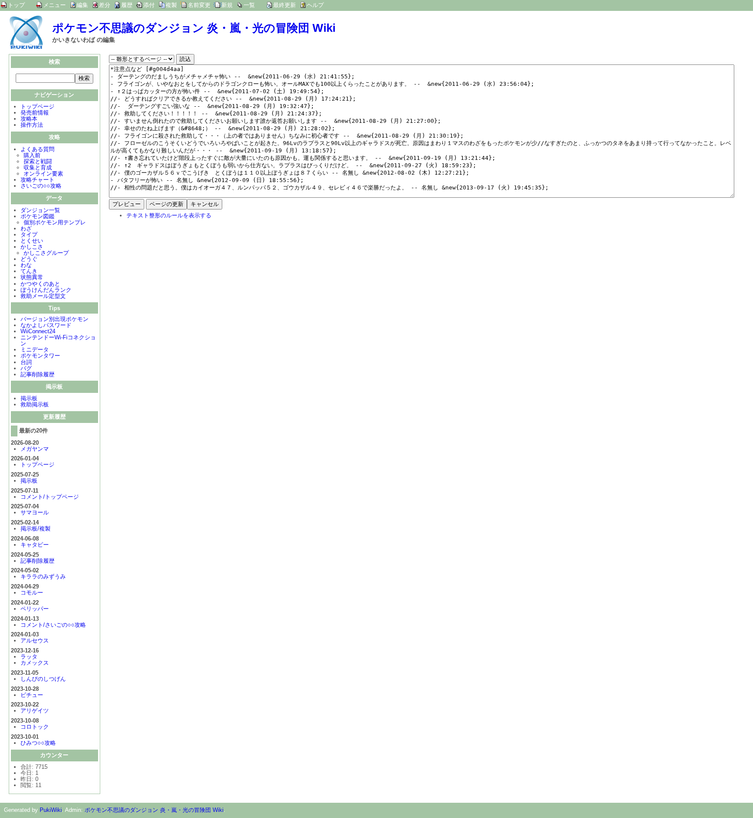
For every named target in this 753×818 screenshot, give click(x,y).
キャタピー (34, 544)
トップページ (37, 106)
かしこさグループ (46, 253)
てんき (28, 271)
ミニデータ (34, 349)
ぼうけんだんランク (45, 290)
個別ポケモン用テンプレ (55, 222)
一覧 (249, 5)
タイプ (28, 234)
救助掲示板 (34, 404)
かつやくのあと (40, 284)
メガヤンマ (34, 449)
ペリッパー (34, 608)
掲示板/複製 (35, 528)
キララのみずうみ (43, 576)
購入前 (32, 155)
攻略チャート (37, 179)
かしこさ (31, 246)
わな (26, 265)
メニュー (54, 5)
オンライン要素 (43, 173)
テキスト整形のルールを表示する (168, 215)
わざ (26, 228)
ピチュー (31, 695)
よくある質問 (37, 149)
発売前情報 (34, 112)
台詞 (26, 362)
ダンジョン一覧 (40, 210)
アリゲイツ (34, 710)
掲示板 (28, 398)
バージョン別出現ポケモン (54, 319)
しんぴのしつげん (43, 679)
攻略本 (28, 118)
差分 (104, 5)
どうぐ (28, 259)
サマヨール (34, 512)
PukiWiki (51, 810)
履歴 (126, 5)
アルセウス (34, 640)
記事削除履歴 (37, 374)
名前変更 (199, 5)
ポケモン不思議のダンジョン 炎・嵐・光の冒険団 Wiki (194, 28)
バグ (26, 368)
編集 (82, 5)
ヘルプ (315, 5)
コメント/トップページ (49, 497)
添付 (149, 5)
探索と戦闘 (38, 161)
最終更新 (284, 5)
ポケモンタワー (40, 355)
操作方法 (31, 125)
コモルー (31, 592)
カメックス (34, 662)
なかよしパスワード (45, 325)
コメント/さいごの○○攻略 (53, 625)
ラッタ (28, 656)
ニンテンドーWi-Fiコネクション (58, 340)
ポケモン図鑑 (37, 216)
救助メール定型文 (43, 296)
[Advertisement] (182, 283)
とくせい (31, 240)
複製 (171, 5)
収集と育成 (38, 167)
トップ (16, 5)
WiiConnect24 (37, 331)
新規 (227, 5)
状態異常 (31, 277)
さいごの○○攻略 (40, 186)
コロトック (34, 726)
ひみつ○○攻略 (38, 743)
